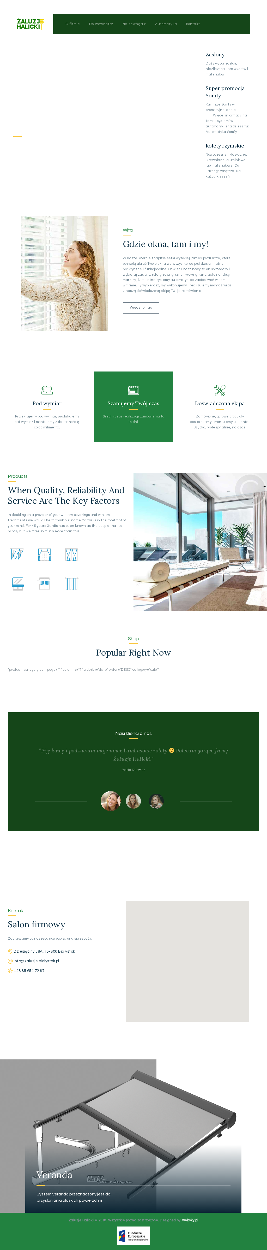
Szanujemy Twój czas (133, 403)
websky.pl (190, 1220)
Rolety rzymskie (225, 145)
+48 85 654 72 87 (29, 971)
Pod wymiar (47, 403)
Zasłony (215, 54)
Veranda (35, 1175)
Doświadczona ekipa (220, 403)
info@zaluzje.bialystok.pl (36, 961)
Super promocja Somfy (225, 92)
